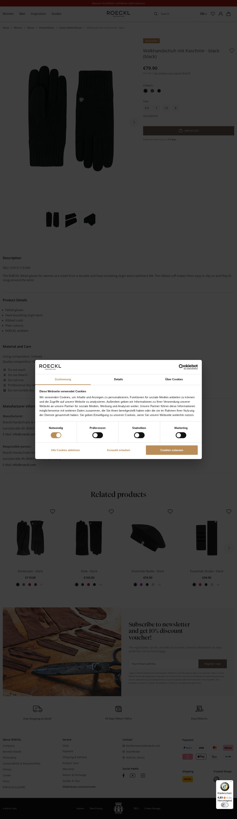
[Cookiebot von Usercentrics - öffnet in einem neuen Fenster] (181, 367)
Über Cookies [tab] (174, 379)
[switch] (97, 435)
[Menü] (231, 782)
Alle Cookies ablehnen (65, 450)
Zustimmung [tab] (63, 379)
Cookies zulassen (171, 450)
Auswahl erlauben (118, 450)
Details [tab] (118, 379)
